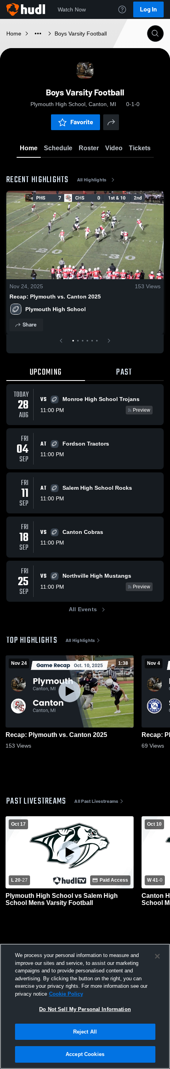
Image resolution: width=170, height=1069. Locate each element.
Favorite (81, 122)
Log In (148, 9)
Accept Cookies (85, 1054)
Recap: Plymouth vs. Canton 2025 (55, 296)
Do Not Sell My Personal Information (85, 1009)
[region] (85, 1006)
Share (29, 324)
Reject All (85, 1032)
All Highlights (92, 180)
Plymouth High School (55, 309)
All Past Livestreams (96, 801)
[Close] (157, 956)
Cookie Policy (66, 994)
